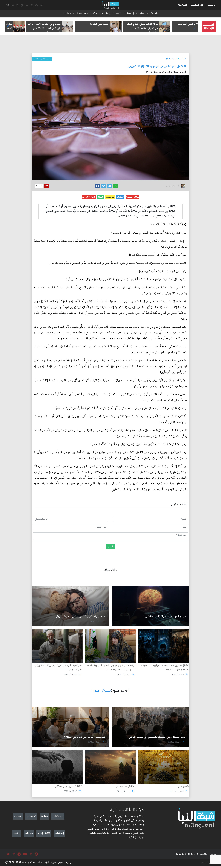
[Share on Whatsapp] (115, 186)
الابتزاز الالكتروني (88, 197)
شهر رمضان (171, 58)
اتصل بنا (182, 5)
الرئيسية (211, 5)
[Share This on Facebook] (97, 186)
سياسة (141, 13)
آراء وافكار (153, 13)
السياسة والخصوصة (209, 862)
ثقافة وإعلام (92, 13)
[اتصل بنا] (41, 5)
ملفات (68, 13)
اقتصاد (117, 13)
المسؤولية (120, 197)
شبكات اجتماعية (132, 197)
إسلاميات (129, 13)
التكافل (100, 197)
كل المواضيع (197, 5)
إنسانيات (106, 13)
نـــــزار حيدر (102, 691)
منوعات (78, 13)
